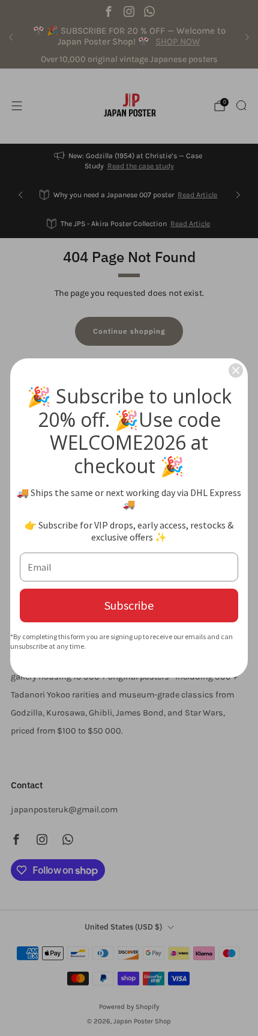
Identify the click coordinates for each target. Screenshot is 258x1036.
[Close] (236, 370)
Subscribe (129, 605)
